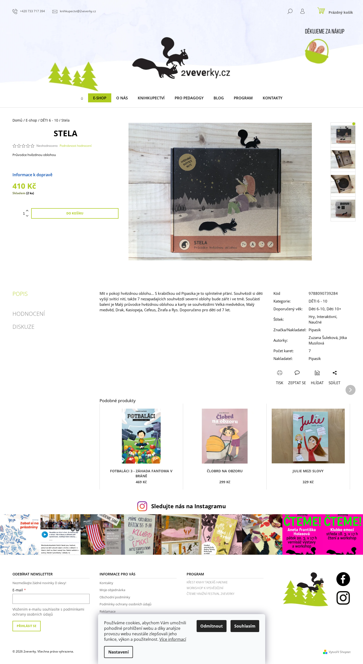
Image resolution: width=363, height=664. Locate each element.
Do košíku (74, 213)
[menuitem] (82, 97)
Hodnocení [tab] (28, 314)
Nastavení (118, 652)
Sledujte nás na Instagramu (188, 506)
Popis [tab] (20, 294)
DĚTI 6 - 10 (318, 301)
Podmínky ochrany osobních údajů (125, 604)
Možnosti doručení (70, 174)
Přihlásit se (26, 626)
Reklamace (108, 611)
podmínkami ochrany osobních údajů (48, 612)
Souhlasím (244, 626)
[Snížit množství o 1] (27, 216)
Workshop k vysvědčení (205, 588)
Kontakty (106, 583)
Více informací (172, 639)
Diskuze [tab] (23, 327)
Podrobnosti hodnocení (76, 146)
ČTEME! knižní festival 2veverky (210, 593)
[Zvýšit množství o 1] (27, 210)
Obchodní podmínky (115, 597)
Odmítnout (211, 626)
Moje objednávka (112, 590)
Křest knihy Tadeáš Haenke (207, 582)
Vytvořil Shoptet (340, 652)
